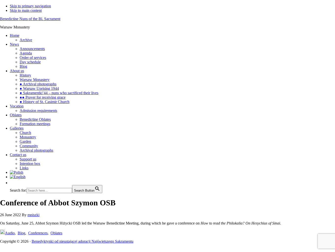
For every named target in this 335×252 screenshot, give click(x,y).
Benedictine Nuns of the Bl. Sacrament (30, 19)
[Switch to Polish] (172, 172)
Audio (10, 233)
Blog (21, 233)
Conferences (38, 233)
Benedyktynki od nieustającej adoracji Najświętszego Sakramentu (82, 241)
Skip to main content (26, 10)
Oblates (56, 233)
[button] (12, 183)
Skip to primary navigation (30, 6)
